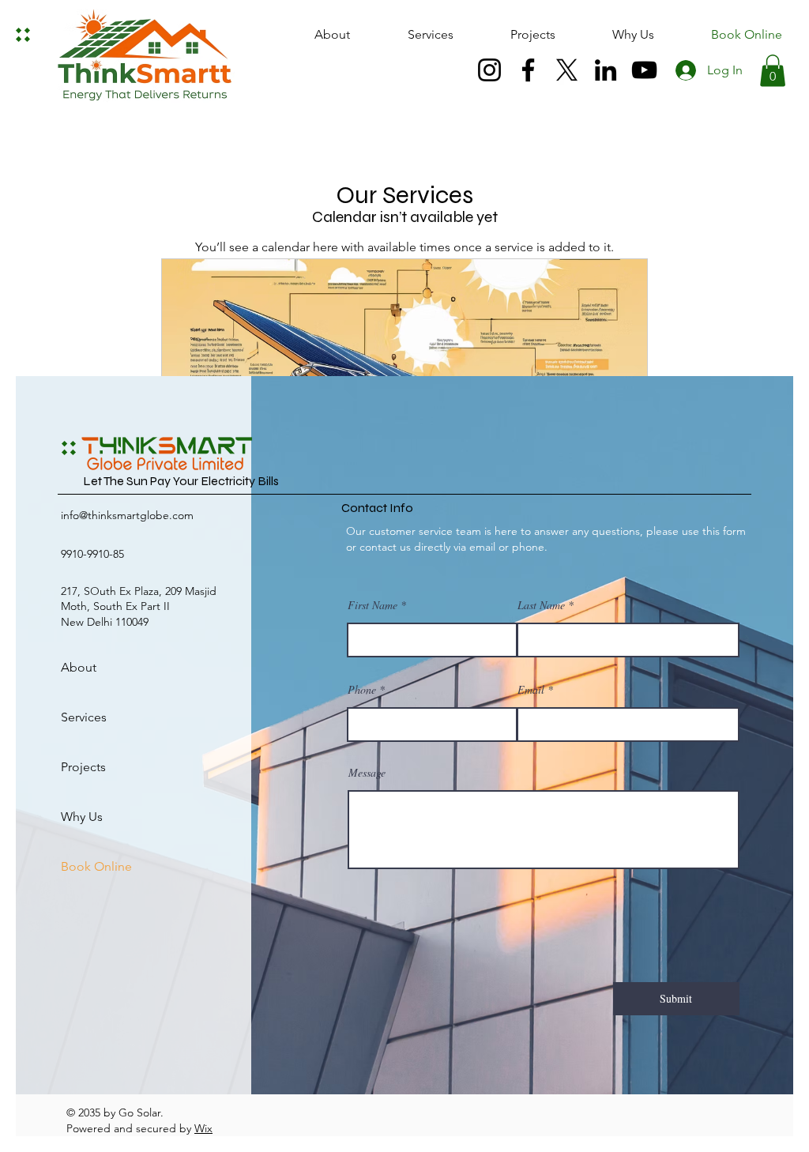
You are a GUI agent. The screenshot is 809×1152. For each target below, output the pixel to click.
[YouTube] (644, 70)
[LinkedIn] (605, 70)
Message (367, 772)
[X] (566, 70)
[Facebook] (528, 70)
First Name (372, 605)
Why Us (82, 816)
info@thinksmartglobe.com (127, 515)
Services (84, 717)
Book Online (96, 866)
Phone (362, 689)
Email (530, 689)
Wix (203, 1128)
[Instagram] (489, 70)
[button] (772, 71)
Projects (83, 766)
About (78, 667)
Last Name (541, 605)
